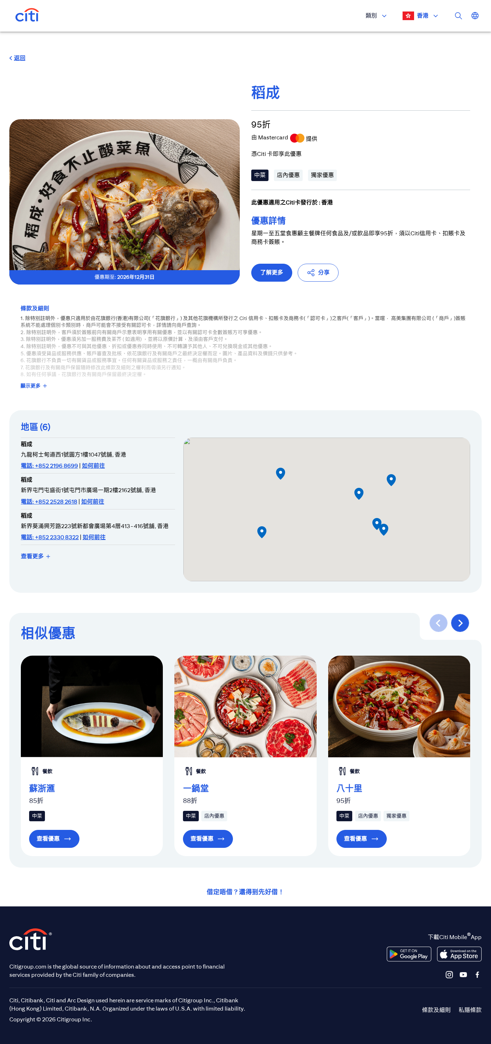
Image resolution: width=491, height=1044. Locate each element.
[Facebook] (477, 974)
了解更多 (271, 272)
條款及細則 (436, 1010)
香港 (422, 15)
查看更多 (32, 556)
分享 (324, 272)
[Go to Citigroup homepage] (30, 939)
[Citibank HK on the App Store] (459, 954)
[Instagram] (449, 974)
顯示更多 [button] (30, 386)
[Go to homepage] (27, 15)
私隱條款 (470, 1010)
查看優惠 (48, 838)
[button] (17, 58)
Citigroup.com (27, 966)
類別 (371, 15)
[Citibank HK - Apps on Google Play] (409, 954)
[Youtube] (463, 974)
